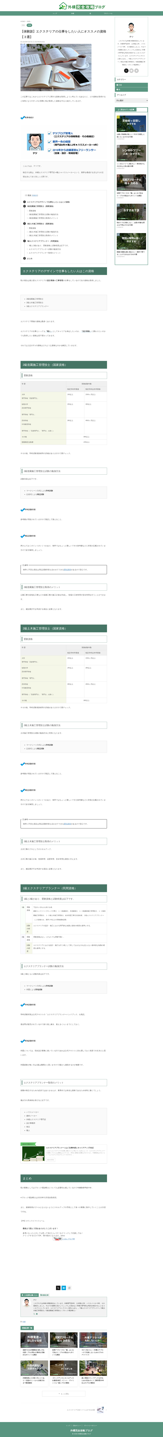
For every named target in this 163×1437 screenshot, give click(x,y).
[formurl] (131, 70)
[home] (37, 1314)
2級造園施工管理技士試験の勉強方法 (43, 214)
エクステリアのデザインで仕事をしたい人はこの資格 (48, 202)
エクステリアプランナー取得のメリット (45, 253)
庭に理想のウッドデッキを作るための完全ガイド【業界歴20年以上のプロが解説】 (93, 1380)
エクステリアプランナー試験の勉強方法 (45, 249)
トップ (55, 13)
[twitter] (58, 1288)
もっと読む (65, 1394)
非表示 (34, 195)
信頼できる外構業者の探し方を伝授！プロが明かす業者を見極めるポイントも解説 (33, 1352)
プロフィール (108, 13)
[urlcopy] (69, 1288)
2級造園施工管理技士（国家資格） (41, 206)
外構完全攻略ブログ (81, 1430)
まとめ (29, 258)
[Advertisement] (64, 1265)
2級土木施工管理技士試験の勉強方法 (43, 232)
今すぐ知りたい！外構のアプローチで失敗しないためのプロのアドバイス (92, 1352)
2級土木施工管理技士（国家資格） (41, 224)
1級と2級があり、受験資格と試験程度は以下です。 (49, 245)
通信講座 (67, 570)
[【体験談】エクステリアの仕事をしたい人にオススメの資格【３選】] (64, 1288)
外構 (72, 13)
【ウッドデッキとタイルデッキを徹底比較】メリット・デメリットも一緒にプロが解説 (63, 1380)
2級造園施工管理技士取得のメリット (43, 218)
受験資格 (32, 211)
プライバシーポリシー (90, 1425)
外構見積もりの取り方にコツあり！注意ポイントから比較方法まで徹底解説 (33, 1380)
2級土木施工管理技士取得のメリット (43, 235)
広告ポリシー (77, 1425)
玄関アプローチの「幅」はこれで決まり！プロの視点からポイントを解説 (63, 1352)
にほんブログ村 (68, 1239)
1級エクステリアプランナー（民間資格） (43, 241)
